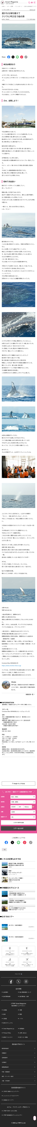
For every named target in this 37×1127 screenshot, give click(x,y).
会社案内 (5, 992)
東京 (4, 1014)
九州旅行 (4, 1062)
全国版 (5, 1010)
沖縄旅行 (4, 1053)
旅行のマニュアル (8, 1023)
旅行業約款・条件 (24, 996)
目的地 (2, 802)
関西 (20, 1014)
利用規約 (21, 1028)
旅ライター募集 (23, 1037)
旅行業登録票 (6, 996)
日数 (2, 811)
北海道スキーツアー (8, 1100)
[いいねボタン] (34, 1118)
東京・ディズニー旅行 (7, 1076)
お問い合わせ (22, 1033)
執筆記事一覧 (29, 694)
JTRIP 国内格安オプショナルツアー (12, 1115)
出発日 (2, 807)
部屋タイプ (4, 817)
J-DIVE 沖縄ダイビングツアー (11, 1091)
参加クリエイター (8, 1037)
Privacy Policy (7, 1033)
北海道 (5, 1018)
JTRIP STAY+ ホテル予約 (10, 1111)
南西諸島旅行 (5, 1067)
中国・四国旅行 (6, 1072)
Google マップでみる (19, 783)
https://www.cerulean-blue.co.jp (11, 665)
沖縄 (20, 1010)
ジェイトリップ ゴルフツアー (11, 1095)
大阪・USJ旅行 (6, 1080)
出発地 (2, 796)
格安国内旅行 (5, 1048)
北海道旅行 (5, 1057)
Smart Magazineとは (8, 1028)
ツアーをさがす (18, 828)
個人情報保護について (25, 992)
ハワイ (21, 1018)
